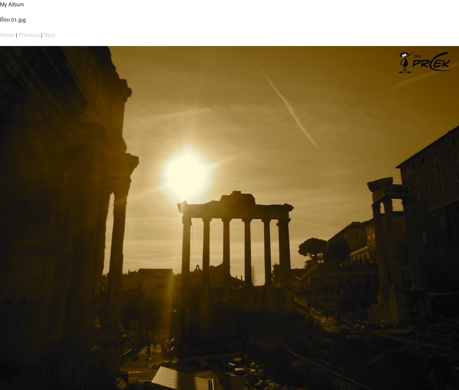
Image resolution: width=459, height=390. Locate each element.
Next (49, 35)
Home (7, 35)
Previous (29, 35)
